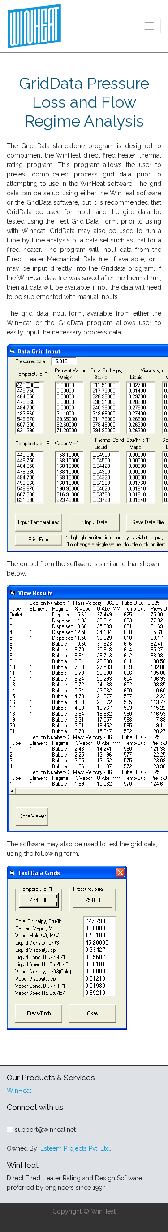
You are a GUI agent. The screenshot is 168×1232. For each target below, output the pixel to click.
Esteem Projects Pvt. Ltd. (75, 1148)
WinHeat (19, 1090)
